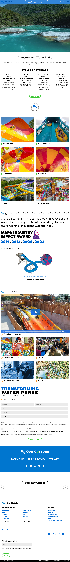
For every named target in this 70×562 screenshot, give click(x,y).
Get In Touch (51, 526)
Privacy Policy (66, 560)
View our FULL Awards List (10, 248)
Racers (5, 203)
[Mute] (62, 331)
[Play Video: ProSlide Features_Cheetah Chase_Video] (35, 312)
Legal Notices (57, 560)
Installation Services (7, 528)
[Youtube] (31, 466)
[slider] (33, 331)
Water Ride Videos (12, 357)
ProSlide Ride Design (13, 381)
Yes (39, 3)
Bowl (24, 514)
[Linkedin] (43, 466)
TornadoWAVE (8, 143)
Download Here (35, 439)
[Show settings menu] (65, 331)
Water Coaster (5, 510)
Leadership (17, 459)
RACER (4, 512)
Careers (54, 459)
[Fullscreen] (68, 331)
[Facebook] (39, 466)
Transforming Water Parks (29, 524)
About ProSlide (51, 510)
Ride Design (5, 524)
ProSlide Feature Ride (13, 334)
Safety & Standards (52, 514)
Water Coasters (44, 143)
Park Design (5, 526)
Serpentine (25, 512)
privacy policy (60, 1)
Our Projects (43, 381)
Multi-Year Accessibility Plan (55, 520)
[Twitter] (26, 466)
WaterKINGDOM (44, 203)
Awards (49, 518)
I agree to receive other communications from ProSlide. (17, 429)
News (40, 357)
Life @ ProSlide (36, 459)
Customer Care (6, 529)
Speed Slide (26, 516)
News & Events (51, 529)
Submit (6, 555)
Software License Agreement (44, 560)
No (41, 3)
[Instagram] (35, 466)
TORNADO (42, 173)
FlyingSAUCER (8, 173)
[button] (67, 285)
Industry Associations (53, 516)
